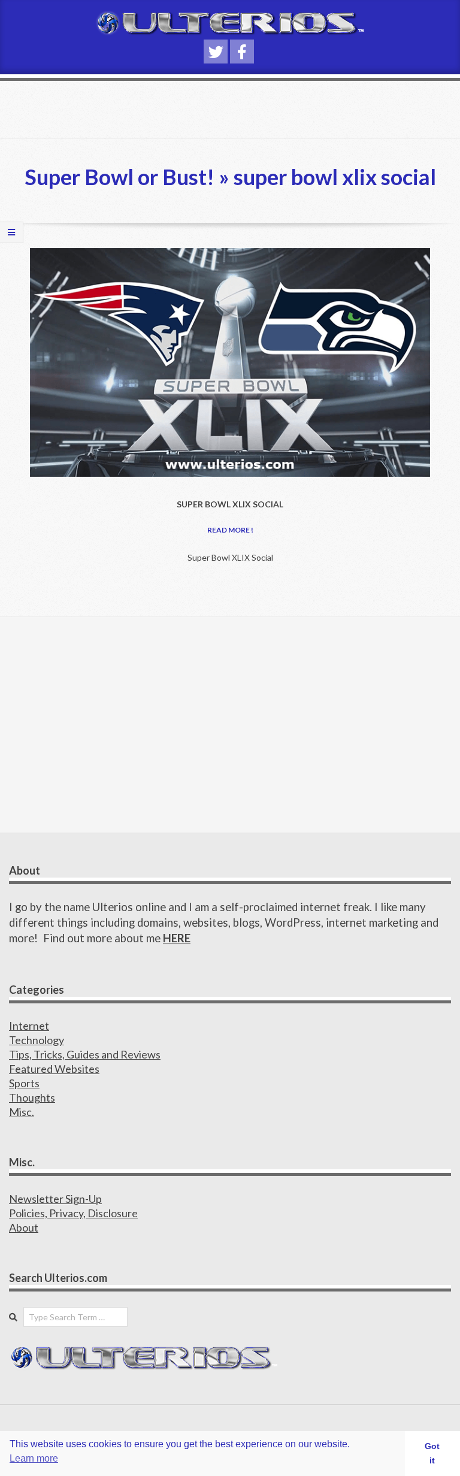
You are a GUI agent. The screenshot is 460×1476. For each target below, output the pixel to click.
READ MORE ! (230, 529)
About (23, 1227)
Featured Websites (54, 1068)
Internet (29, 1025)
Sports (24, 1083)
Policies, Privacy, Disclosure (73, 1213)
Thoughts (32, 1097)
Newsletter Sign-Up (55, 1198)
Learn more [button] (34, 1458)
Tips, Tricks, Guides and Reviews (85, 1054)
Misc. (21, 1111)
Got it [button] (432, 1453)
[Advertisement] (230, 725)
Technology (36, 1039)
